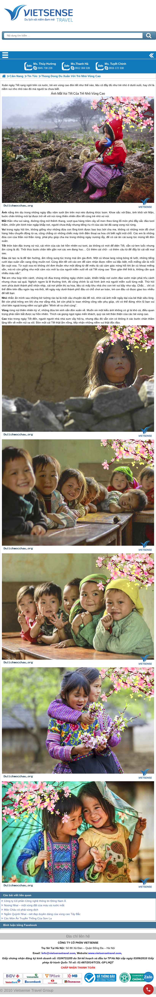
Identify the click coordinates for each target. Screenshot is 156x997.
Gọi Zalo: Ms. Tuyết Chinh (100, 66)
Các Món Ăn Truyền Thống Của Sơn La (28, 918)
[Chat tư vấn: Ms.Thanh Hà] (72, 68)
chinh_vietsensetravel (106, 68)
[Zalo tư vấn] (148, 977)
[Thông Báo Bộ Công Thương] (99, 983)
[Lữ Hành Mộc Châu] (4, 76)
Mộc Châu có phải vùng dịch (21, 909)
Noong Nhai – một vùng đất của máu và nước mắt (34, 905)
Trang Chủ (48, 12)
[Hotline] (148, 989)
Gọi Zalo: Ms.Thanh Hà (66, 66)
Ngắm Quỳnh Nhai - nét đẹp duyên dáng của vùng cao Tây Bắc (42, 914)
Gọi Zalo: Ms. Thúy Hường (28, 66)
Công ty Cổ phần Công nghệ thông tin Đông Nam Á (35, 900)
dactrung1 (35, 68)
